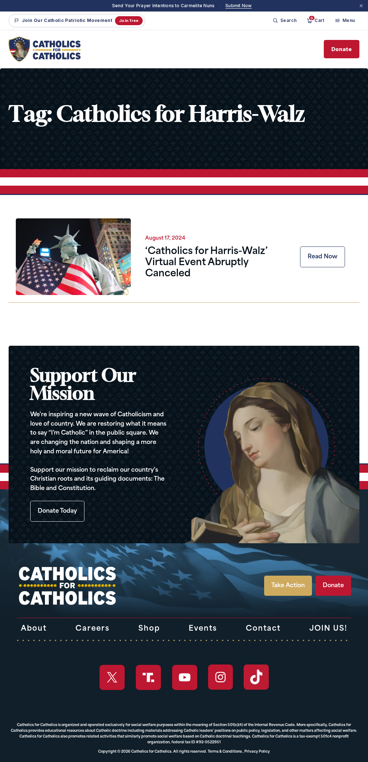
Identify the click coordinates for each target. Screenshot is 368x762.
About (34, 628)
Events (203, 628)
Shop (149, 628)
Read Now (322, 257)
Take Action (288, 586)
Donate (341, 49)
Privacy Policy (257, 752)
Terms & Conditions (225, 752)
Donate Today (57, 511)
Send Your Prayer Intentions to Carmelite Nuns (163, 5)
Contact (263, 628)
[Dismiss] (361, 6)
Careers (92, 628)
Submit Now (238, 5)
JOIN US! (328, 628)
